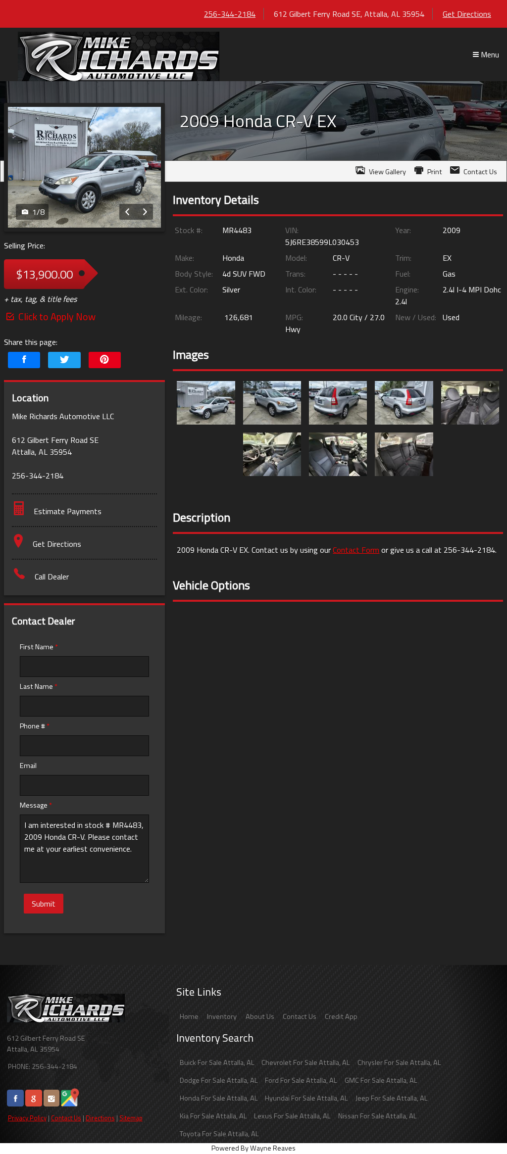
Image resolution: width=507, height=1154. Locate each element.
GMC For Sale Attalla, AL (381, 1080)
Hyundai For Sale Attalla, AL (306, 1098)
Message (36, 805)
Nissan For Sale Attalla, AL (377, 1115)
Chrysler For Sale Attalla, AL (399, 1062)
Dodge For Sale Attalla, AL (219, 1080)
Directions (100, 1118)
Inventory (222, 1016)
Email (28, 765)
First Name (39, 646)
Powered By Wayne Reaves (253, 1148)
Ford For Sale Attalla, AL (301, 1080)
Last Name (38, 686)
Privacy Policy (27, 1118)
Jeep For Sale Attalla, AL (391, 1098)
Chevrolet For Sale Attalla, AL (305, 1062)
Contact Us (66, 1118)
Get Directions (467, 14)
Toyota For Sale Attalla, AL (219, 1133)
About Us (260, 1016)
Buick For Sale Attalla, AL (217, 1062)
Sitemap (131, 1118)
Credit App (341, 1016)
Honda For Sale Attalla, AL (219, 1098)
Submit (43, 904)
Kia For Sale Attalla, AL (213, 1115)
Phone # (35, 726)
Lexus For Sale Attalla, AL (292, 1115)
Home (189, 1016)
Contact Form (356, 550)
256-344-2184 (229, 14)
